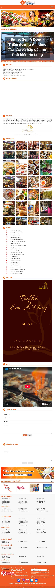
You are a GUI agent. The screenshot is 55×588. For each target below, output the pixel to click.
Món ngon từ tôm (5, 499)
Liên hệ (44, 583)
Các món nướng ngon (41, 532)
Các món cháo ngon (23, 522)
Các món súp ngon (40, 523)
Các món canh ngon (6, 525)
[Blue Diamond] (20, 488)
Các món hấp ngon (40, 529)
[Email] (36, 580)
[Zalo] (31, 580)
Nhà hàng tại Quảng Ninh (9, 29)
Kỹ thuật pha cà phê (41, 509)
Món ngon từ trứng (40, 499)
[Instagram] (23, 580)
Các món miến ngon (23, 521)
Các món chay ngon (23, 525)
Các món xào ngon (23, 529)
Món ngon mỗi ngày (6, 496)
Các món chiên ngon (23, 532)
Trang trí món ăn (5, 542)
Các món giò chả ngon (41, 525)
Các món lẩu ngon (5, 520)
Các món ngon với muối (7, 533)
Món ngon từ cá (22, 498)
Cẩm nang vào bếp (23, 541)
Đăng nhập (35, 583)
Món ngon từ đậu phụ (6, 503)
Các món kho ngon (6, 531)
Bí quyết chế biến (5, 527)
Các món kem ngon (41, 508)
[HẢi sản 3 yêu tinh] (34, 488)
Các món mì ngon (23, 520)
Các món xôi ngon (40, 521)
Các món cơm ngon (6, 522)
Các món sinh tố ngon (23, 511)
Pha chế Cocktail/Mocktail (7, 511)
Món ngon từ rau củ (23, 503)
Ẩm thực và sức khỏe (6, 547)
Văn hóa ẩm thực (22, 556)
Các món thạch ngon (6, 509)
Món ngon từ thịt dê (41, 501)
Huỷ (30, 463)
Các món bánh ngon (41, 518)
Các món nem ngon (41, 522)
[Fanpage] (18, 580)
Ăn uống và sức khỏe (6, 545)
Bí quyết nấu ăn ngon (41, 541)
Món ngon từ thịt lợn (23, 502)
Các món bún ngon (6, 521)
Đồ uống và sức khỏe (6, 548)
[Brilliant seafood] (47, 488)
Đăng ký (40, 583)
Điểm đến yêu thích (6, 557)
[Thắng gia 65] (7, 488)
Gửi (25, 435)
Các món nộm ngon (23, 523)
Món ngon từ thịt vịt (23, 501)
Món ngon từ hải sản (23, 499)
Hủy (30, 435)
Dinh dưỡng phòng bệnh (42, 547)
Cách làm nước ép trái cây (42, 511)
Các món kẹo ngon (6, 518)
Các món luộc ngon (23, 531)
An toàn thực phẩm (23, 547)
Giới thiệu (11, 583)
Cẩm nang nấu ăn (6, 516)
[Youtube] (27, 580)
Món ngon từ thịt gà (6, 501)
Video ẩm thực (5, 560)
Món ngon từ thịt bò (6, 502)
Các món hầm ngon (41, 531)
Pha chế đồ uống (5, 506)
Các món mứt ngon (23, 518)
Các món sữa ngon (6, 508)
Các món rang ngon (6, 532)
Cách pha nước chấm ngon (25, 533)
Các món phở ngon (40, 520)
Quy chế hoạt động (18, 583)
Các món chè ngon (23, 508)
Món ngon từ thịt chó (41, 502)
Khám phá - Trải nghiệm (7, 554)
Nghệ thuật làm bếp (6, 539)
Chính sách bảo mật (27, 583)
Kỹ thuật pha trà (22, 509)
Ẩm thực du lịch (5, 556)
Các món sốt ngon (5, 529)
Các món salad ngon (6, 523)
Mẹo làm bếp (4, 541)
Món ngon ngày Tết (6, 498)
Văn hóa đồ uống (40, 556)
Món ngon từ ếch (40, 498)
